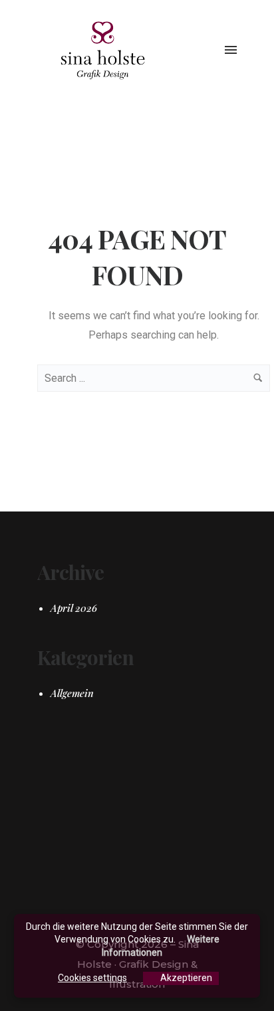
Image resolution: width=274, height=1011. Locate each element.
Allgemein (72, 693)
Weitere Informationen (160, 946)
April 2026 (74, 608)
